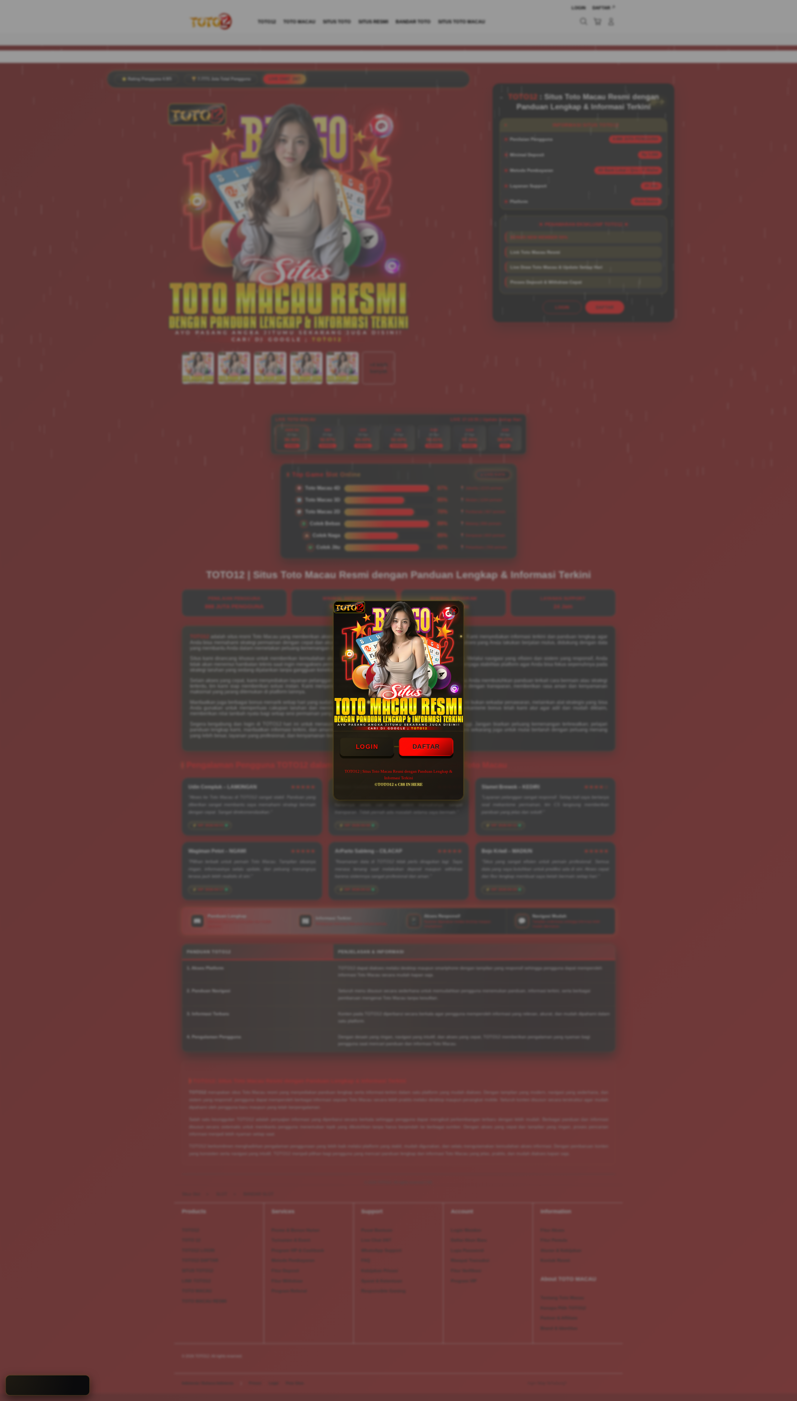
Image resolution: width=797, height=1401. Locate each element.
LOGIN (367, 746)
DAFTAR (426, 746)
